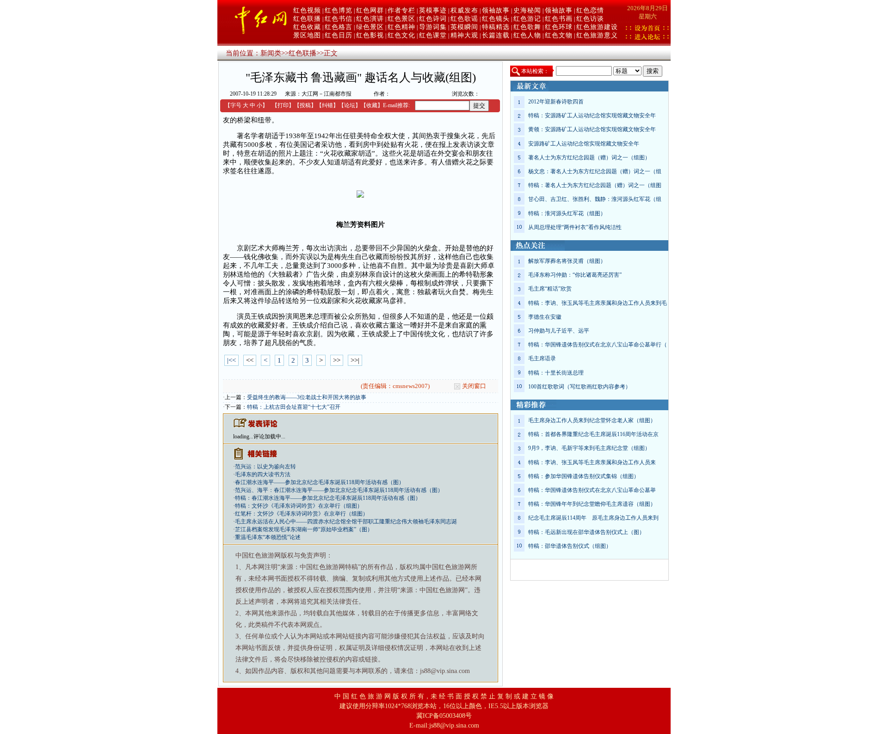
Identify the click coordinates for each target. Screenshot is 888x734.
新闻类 (270, 53)
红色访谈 (590, 18)
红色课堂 (433, 35)
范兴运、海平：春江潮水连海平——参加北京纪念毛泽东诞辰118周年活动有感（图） (339, 490)
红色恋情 (590, 10)
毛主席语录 (542, 358)
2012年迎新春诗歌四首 (556, 101)
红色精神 (401, 27)
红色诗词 (433, 18)
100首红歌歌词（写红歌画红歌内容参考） (579, 386)
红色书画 (559, 18)
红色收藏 (307, 27)
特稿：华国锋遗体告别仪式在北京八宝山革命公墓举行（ (597, 344)
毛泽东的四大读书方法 (262, 474)
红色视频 (307, 10)
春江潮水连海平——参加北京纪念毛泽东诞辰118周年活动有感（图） (319, 482)
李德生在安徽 (544, 317)
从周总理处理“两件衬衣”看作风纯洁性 (575, 227)
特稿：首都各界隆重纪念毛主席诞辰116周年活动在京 (593, 434)
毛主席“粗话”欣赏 (550, 288)
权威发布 (464, 10)
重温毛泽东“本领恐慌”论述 (268, 537)
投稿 (305, 105)
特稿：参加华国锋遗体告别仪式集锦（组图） (583, 476)
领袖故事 (496, 10)
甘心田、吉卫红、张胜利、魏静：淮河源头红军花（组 (594, 199)
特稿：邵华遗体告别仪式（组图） (569, 546)
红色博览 (338, 10)
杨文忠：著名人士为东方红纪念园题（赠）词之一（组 (594, 171)
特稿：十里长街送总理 (556, 373)
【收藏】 (372, 105)
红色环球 (559, 27)
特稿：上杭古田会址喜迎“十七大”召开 (293, 407)
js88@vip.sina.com (454, 725)
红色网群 (370, 10)
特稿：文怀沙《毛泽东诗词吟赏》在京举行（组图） (299, 506)
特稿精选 (496, 27)
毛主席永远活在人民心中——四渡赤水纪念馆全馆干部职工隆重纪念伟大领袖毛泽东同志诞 (346, 521)
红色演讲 (370, 18)
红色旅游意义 (597, 35)
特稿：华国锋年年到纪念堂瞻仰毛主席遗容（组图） (592, 504)
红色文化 (401, 35)
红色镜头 (496, 18)
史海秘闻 (527, 10)
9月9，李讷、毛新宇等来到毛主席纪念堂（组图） (589, 448)
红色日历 (338, 35)
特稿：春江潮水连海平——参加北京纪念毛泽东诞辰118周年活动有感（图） (328, 498)
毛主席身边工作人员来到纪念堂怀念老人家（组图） (592, 420)
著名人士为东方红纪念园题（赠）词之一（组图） (589, 157)
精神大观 (464, 35)
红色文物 (559, 35)
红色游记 (527, 18)
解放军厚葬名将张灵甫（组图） (567, 261)
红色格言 (338, 27)
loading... (243, 436)
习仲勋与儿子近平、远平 (558, 331)
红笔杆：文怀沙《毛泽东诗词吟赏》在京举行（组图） (301, 513)
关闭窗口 (474, 385)
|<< (231, 360)
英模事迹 (433, 10)
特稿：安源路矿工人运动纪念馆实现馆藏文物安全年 (592, 115)
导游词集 (433, 27)
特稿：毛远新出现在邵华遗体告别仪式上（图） (586, 532)
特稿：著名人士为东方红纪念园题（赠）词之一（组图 (594, 185)
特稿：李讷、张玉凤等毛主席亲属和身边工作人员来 (592, 462)
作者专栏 (401, 10)
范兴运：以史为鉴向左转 (265, 466)
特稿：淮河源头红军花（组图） (567, 213)
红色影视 (370, 35)
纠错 (327, 105)
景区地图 (307, 35)
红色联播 (307, 18)
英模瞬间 (464, 27)
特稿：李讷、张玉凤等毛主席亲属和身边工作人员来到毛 (597, 303)
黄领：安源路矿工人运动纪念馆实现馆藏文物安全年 (592, 129)
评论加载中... (269, 436)
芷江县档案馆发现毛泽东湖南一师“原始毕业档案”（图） (304, 529)
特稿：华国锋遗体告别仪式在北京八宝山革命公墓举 (592, 490)
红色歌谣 (464, 18)
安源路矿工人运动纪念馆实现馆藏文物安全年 (583, 143)
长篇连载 (496, 35)
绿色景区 (370, 27)
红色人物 (527, 35)
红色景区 (401, 18)
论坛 (349, 105)
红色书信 (338, 18)
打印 (283, 105)
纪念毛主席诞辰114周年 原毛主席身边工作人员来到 (593, 518)
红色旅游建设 (597, 27)
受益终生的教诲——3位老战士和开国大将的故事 (306, 397)
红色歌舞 (527, 27)
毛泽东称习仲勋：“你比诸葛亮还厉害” (575, 275)
